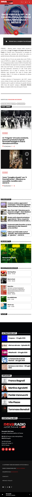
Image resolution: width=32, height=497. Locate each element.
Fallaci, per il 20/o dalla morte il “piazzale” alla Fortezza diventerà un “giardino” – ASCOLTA (18, 233)
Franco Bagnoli (16, 380)
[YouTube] (3, 487)
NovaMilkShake (12, 297)
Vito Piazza (14, 402)
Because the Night (9, 258)
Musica (5, 253)
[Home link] (7, 2)
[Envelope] (13, 449)
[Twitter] (9, 449)
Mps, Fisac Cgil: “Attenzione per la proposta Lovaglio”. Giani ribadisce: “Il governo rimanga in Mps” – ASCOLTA (19, 212)
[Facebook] (11, 487)
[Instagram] (3, 449)
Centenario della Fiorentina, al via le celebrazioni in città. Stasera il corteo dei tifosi (19, 226)
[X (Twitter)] (5, 487)
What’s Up (11, 305)
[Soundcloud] (7, 487)
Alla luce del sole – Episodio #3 (19, 345)
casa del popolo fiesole (8, 103)
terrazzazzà (20, 103)
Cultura (16, 11)
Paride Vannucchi (18, 395)
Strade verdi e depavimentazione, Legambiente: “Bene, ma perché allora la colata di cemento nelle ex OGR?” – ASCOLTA (19, 219)
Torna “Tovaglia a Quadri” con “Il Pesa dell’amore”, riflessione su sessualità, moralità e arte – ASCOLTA (14, 180)
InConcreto (14, 472)
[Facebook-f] (6, 449)
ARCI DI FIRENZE (21, 468)
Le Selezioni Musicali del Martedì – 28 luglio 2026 (16, 360)
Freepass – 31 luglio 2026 (16, 338)
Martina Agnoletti (18, 387)
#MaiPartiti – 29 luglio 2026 (17, 353)
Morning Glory (12, 272)
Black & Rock (11, 279)
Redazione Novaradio (15, 99)
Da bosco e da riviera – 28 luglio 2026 (19, 367)
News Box (10, 286)
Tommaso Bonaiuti (18, 409)
